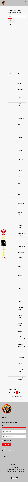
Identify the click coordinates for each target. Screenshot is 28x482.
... (18, 78)
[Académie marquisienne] (3, 2)
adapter (10, 124)
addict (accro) (11, 150)
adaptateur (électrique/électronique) (11, 113)
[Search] (10, 18)
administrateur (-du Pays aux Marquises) (12, 241)
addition (10, 159)
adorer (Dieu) (11, 331)
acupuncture (11, 76)
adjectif (10, 208)
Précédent (16, 389)
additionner (11, 176)
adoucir (10, 350)
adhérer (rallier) (12, 194)
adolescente (11, 271)
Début (10, 389)
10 (12, 396)
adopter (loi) (11, 275)
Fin (21, 396)
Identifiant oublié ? (8, 449)
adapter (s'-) (11, 137)
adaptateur (11, 96)
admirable (10, 257)
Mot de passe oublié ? (9, 450)
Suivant (17, 396)
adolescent (11, 261)
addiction (10, 154)
